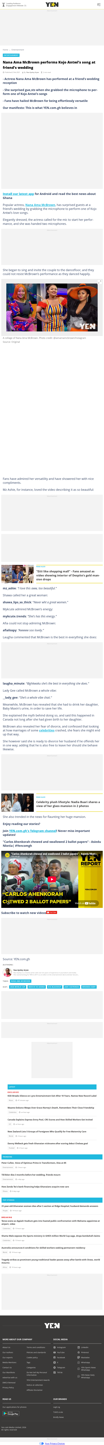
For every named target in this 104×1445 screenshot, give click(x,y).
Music (11, 1100)
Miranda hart (89, 987)
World (11, 1136)
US (10, 1124)
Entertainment (18, 49)
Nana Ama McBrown (40, 205)
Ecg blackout (54, 987)
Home (5, 49)
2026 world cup (17, 987)
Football (11, 1148)
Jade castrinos (72, 987)
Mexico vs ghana (37, 987)
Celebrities (12, 1112)
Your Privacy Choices (55, 1443)
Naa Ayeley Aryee (32, 72)
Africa (5, 1267)
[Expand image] (99, 282)
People (5, 1211)
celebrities (46, 730)
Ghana (5, 1191)
